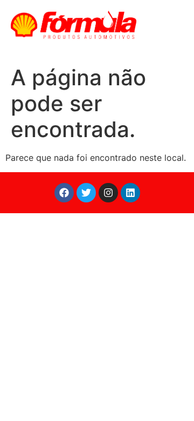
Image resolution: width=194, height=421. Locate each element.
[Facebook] (64, 192)
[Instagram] (108, 192)
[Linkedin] (130, 192)
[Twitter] (86, 192)
